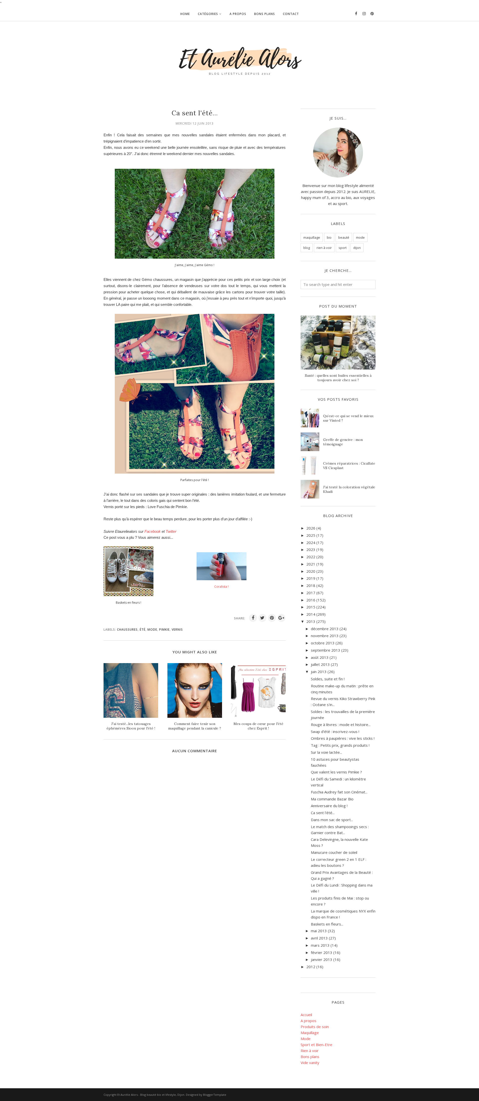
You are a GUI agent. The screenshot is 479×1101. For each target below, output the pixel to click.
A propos (308, 1020)
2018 (310, 585)
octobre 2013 (323, 642)
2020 (310, 571)
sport (343, 247)
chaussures (127, 629)
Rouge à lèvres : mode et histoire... (340, 724)
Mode (306, 1038)
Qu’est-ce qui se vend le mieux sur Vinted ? (348, 418)
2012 (310, 966)
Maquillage (310, 1032)
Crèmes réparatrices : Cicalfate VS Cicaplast (349, 465)
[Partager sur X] (262, 618)
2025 (310, 535)
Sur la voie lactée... (326, 752)
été (142, 629)
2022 (310, 556)
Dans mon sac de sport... (332, 819)
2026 (310, 528)
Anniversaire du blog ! (329, 805)
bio (329, 237)
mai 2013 (319, 930)
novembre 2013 (325, 635)
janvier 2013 (321, 959)
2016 (310, 599)
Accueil (306, 1014)
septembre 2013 (325, 650)
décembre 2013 (325, 628)
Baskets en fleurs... (327, 923)
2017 (310, 592)
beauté (343, 237)
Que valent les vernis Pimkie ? (336, 771)
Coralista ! (221, 586)
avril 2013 (319, 937)
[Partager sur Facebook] (253, 618)
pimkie (164, 629)
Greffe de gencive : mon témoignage (343, 441)
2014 (310, 614)
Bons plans (310, 1056)
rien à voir (324, 247)
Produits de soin (315, 1026)
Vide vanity (310, 1062)
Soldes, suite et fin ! (328, 678)
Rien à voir (310, 1050)
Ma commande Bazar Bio (332, 798)
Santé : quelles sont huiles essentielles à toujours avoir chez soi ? (338, 377)
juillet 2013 (320, 664)
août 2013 (320, 657)
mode (152, 629)
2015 (310, 606)
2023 (310, 549)
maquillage (311, 237)
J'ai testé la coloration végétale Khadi (349, 489)
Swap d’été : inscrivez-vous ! (335, 731)
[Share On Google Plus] (281, 618)
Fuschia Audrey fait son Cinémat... (339, 791)
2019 (310, 578)
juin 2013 (319, 671)
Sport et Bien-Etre (316, 1044)
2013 (310, 621)
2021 (310, 563)
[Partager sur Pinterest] (272, 618)
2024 (310, 542)
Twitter (171, 531)
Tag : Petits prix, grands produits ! (340, 745)
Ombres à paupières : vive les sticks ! (342, 738)
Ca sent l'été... (323, 812)
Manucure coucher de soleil (334, 852)
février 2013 (321, 952)
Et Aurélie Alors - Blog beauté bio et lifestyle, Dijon (150, 1095)
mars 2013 (320, 945)
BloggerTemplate (214, 1095)
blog (306, 247)
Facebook (152, 531)
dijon (357, 247)
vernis (177, 629)
